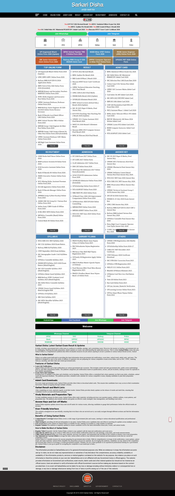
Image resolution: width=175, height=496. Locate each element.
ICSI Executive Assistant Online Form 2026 (51, 168)
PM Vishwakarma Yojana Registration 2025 (85, 247)
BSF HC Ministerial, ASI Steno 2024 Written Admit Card (120, 120)
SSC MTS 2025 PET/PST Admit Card (120, 98)
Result (77, 15)
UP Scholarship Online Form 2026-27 (85, 186)
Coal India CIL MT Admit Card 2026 (120, 95)
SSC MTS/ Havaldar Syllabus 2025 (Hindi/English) (50, 301)
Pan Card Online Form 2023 (117, 283)
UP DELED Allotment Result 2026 (84, 99)
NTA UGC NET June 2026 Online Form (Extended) (86, 215)
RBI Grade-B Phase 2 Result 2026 (102, 27)
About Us (87, 486)
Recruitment (101, 15)
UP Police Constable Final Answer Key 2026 (121, 220)
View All (52, 146)
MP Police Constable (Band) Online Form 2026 (50, 216)
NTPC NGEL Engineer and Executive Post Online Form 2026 (51, 98)
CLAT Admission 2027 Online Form (85, 163)
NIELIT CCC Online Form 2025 (118, 267)
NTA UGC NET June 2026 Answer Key (121, 178)
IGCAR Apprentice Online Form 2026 (51, 187)
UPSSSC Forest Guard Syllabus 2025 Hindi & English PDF (51, 289)
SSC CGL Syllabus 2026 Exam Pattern (51, 244)
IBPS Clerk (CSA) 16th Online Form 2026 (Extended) (51, 87)
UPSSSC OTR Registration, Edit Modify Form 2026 (121, 242)
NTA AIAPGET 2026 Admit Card (118, 133)
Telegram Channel (114, 334)
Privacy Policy (59, 486)
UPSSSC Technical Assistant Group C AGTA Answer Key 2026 (120, 191)
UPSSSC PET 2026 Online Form (126, 61)
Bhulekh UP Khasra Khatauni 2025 (119, 271)
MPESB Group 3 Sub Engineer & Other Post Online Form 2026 (52, 127)
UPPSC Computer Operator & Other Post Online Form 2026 (100, 61)
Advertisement (102, 486)
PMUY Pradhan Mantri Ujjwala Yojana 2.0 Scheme (86, 264)
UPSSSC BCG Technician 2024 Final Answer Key (120, 163)
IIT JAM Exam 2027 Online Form (84, 156)
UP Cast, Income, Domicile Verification (121, 286)
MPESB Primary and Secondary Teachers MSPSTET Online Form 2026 (52, 92)
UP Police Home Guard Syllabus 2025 (51, 274)
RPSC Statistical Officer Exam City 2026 (100, 24)
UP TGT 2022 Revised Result (72, 24)
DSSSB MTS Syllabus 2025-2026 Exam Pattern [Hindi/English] (52, 264)
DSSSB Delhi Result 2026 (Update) (85, 96)
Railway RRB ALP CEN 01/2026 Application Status (49, 81)
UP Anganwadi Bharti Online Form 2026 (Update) (48, 53)
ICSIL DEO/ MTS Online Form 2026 (51, 212)
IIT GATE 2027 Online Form (82, 160)
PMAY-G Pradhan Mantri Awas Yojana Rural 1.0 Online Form (86, 274)
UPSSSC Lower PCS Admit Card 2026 (120, 124)
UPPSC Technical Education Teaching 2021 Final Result (86, 88)
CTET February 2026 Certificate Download (118, 256)
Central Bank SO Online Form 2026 (50, 221)
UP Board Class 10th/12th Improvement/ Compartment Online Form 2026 (86, 197)
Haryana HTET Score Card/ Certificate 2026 (102, 29)
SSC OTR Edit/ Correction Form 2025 (120, 260)
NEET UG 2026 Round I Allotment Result (84, 126)
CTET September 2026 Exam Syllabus (51, 251)
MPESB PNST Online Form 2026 (84, 207)
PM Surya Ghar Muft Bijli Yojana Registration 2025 (84, 253)
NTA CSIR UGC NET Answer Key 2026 (121, 181)
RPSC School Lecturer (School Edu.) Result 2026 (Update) (85, 104)
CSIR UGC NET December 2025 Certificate (118, 251)
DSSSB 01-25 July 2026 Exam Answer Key (120, 200)
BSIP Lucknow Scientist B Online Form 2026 (52, 163)
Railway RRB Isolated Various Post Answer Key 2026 (119, 214)
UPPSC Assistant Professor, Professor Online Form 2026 (51, 103)
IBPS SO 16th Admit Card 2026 (118, 101)
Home (45, 15)
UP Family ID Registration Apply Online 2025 (86, 258)
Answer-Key (88, 15)
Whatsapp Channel (61, 334)
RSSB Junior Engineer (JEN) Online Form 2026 (125, 53)
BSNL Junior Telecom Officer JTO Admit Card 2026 (121, 115)
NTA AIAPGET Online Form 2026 (84, 189)
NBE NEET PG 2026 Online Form (84, 193)
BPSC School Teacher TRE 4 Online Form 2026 (74, 53)
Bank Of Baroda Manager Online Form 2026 (52, 191)
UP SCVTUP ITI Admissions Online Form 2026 (85, 176)
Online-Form (55, 15)
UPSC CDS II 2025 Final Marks (83, 93)
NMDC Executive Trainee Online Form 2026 (52, 177)
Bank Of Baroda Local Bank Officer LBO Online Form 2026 (51, 116)
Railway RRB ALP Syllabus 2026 (49, 248)
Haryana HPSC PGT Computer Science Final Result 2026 (86, 131)
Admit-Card (67, 15)
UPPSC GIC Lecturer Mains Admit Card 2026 (121, 90)
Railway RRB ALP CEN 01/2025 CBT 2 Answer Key (121, 209)
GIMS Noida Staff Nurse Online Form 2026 (51, 157)
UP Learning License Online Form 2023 (121, 290)
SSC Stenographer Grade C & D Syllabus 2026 (52, 255)
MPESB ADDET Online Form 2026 (84, 210)
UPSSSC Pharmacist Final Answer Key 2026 (120, 168)
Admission (113, 15)
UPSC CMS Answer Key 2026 (117, 204)
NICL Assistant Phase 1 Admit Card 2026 (121, 110)
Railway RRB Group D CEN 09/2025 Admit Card (74, 61)
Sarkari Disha (87, 5)
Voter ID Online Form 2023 (116, 279)
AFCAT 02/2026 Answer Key (117, 196)
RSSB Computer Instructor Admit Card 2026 (121, 129)
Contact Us (125, 15)
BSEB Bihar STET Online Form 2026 (100, 53)
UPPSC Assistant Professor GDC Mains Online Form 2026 (52, 138)
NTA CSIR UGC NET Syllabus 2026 (50, 241)
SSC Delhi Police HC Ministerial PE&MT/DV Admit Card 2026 (60, 29)
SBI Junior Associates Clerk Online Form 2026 (48, 61)
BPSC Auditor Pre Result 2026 (76, 27)
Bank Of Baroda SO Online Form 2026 (51, 173)
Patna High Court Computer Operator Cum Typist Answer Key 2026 (120, 225)
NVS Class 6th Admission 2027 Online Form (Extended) (86, 171)
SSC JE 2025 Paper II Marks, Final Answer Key (84, 109)
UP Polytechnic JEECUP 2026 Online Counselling (85, 203)
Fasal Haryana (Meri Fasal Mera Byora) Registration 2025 (86, 269)
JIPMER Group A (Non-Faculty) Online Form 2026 (52, 197)
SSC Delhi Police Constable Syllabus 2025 (51, 284)
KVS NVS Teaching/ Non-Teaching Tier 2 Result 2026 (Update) (86, 115)
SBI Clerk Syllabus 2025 (46, 297)
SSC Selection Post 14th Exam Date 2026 (121, 80)
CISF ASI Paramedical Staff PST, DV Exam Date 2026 (120, 106)
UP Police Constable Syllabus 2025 (50, 260)
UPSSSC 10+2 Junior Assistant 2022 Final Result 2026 (85, 120)
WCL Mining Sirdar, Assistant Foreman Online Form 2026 (52, 182)
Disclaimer (74, 486)
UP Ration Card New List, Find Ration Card (120, 275)
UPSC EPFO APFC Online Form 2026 (51, 77)
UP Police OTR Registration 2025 (119, 264)
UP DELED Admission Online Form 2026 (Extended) (87, 182)
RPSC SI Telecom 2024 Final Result (85, 135)
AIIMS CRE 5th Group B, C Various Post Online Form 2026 (52, 202)
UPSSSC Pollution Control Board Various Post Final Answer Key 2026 (120, 174)
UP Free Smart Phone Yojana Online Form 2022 (119, 294)
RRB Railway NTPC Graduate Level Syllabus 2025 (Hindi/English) (51, 278)
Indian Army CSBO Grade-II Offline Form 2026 (51, 207)
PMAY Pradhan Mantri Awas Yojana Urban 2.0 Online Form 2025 (85, 242)
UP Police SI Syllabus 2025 (47, 294)
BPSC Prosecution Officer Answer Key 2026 (121, 186)
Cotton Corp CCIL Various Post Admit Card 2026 (120, 85)
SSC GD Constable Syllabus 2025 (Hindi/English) (50, 270)
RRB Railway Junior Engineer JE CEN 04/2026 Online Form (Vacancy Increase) (51, 110)
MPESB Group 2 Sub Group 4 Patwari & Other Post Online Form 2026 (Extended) (52, 132)
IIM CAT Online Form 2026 (82, 166)
